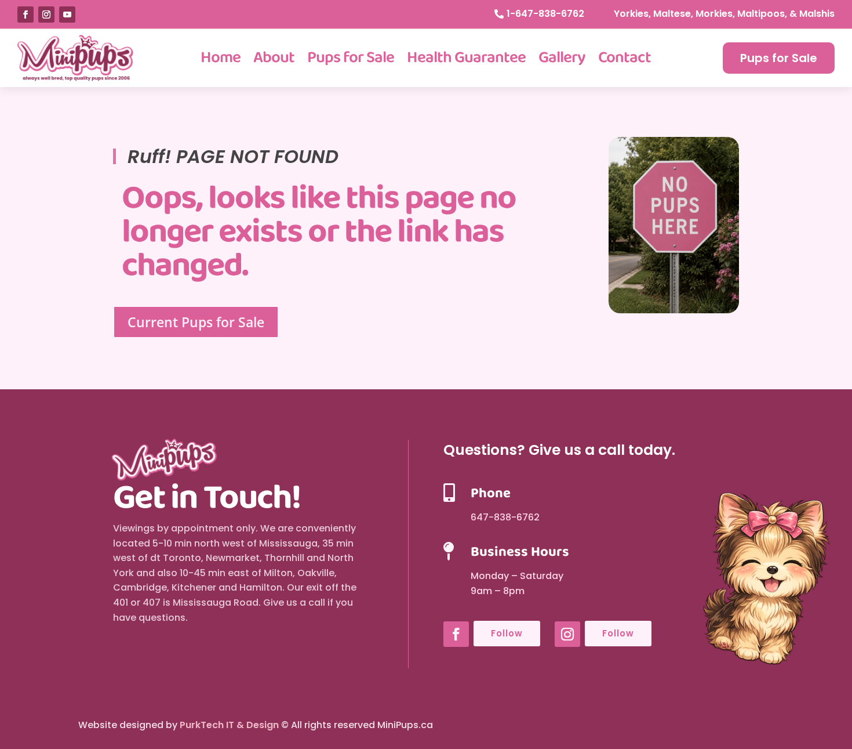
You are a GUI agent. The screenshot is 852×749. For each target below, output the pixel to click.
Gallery (561, 58)
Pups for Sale (350, 58)
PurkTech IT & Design (229, 725)
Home (221, 58)
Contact (624, 58)
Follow (507, 633)
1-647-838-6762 (545, 13)
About (273, 58)
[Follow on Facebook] (25, 14)
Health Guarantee (466, 58)
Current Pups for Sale (196, 322)
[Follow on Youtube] (67, 14)
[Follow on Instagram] (46, 14)
